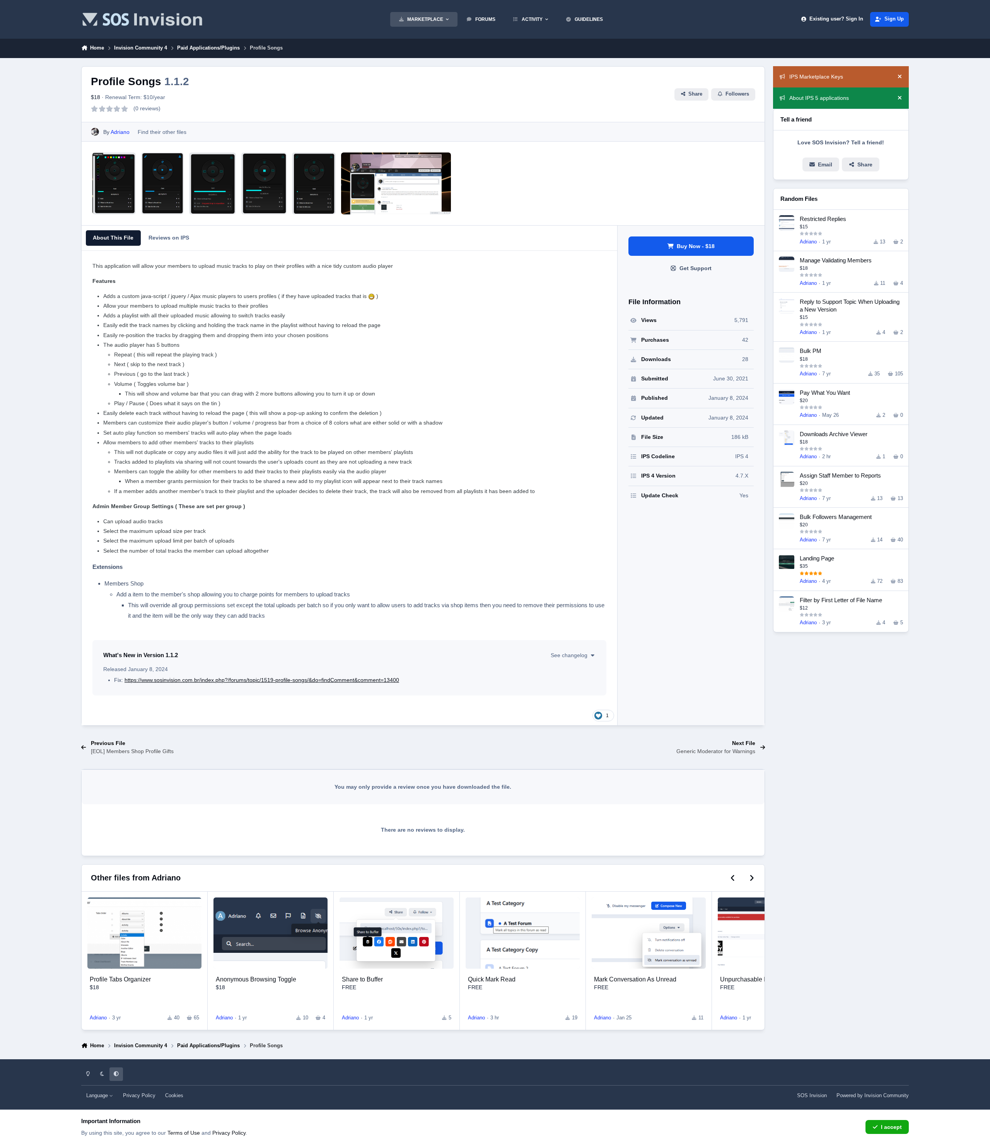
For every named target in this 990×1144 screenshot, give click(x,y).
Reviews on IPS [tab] (168, 238)
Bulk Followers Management (836, 517)
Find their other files (162, 132)
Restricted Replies (823, 219)
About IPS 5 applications (819, 98)
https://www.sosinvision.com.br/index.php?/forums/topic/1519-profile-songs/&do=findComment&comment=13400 (262, 680)
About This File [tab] (113, 238)
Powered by (872, 1095)
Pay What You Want (825, 392)
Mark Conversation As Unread (635, 979)
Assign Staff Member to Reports (840, 475)
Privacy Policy (139, 1095)
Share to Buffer (362, 979)
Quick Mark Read (491, 979)
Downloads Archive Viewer (833, 434)
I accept (891, 1127)
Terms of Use (183, 1133)
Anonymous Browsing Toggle (256, 979)
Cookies (174, 1095)
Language (97, 1095)
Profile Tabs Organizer (120, 979)
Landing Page (817, 558)
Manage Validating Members (836, 260)
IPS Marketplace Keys (816, 77)
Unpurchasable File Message (760, 979)
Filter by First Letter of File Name (841, 600)
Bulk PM (810, 351)
